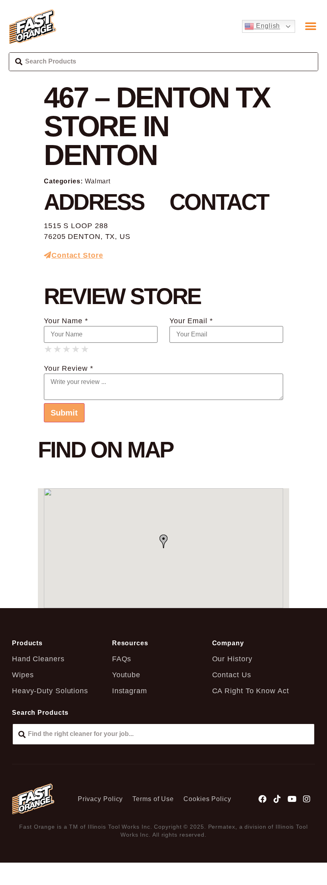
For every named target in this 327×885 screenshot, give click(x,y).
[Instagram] (307, 799)
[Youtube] (292, 799)
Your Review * (68, 368)
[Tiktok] (278, 799)
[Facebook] (263, 799)
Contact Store (77, 255)
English (267, 26)
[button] (311, 26)
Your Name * (66, 320)
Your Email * (191, 320)
